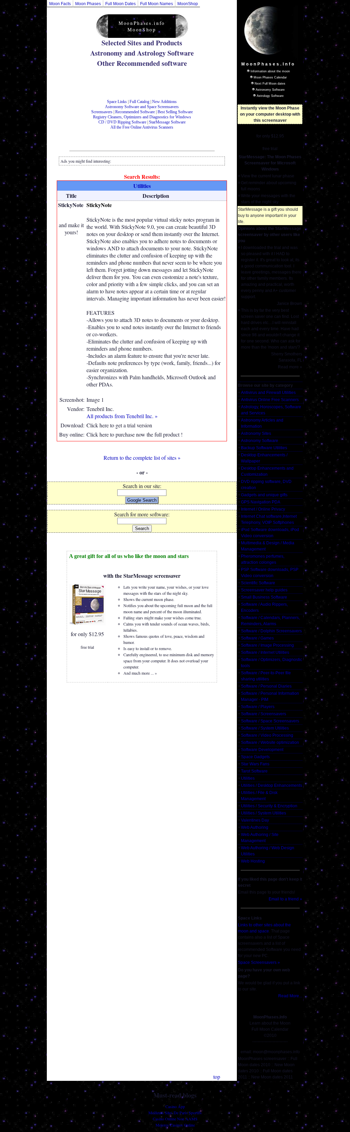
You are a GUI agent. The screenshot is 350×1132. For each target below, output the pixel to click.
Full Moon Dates (120, 3)
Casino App (175, 1106)
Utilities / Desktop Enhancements (271, 785)
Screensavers (101, 111)
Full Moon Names (156, 3)
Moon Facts (60, 3)
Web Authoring (254, 827)
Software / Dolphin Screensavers (271, 631)
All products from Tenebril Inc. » (122, 416)
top (216, 1076)
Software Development (262, 749)
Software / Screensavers (263, 713)
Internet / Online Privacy (263, 509)
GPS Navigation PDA (260, 502)
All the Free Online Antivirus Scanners (141, 127)
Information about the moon (270, 71)
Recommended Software (135, 111)
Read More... (290, 996)
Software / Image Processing (267, 645)
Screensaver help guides (264, 590)
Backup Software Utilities (264, 447)
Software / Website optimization (270, 742)
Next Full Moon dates (270, 83)
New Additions (164, 101)
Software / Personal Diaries (266, 686)
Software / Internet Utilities (265, 652)
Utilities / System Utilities (263, 813)
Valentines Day (255, 820)
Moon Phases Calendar (270, 77)
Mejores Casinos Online (175, 1125)
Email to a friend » (285, 899)
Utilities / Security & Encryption (269, 806)
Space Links (117, 101)
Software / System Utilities (265, 728)
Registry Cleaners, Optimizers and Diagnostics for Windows (142, 117)
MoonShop (187, 3)
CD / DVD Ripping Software (122, 122)
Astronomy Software (270, 89)
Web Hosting (253, 861)
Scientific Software (258, 582)
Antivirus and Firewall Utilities (268, 392)
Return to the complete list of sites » (142, 457)
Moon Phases (88, 3)
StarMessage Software (167, 122)
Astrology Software (270, 96)
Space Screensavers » (259, 962)
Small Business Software (264, 597)
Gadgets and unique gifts (264, 495)
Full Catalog (139, 101)
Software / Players (257, 706)
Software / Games (257, 638)
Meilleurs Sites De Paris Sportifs (175, 1112)
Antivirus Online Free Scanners (270, 399)
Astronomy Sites (256, 433)
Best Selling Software (175, 111)
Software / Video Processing (267, 735)
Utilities (248, 778)
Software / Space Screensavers (270, 721)
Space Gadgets (255, 756)
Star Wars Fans (255, 764)
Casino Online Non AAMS (175, 1118)
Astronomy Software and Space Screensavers (142, 106)
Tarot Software (254, 771)
